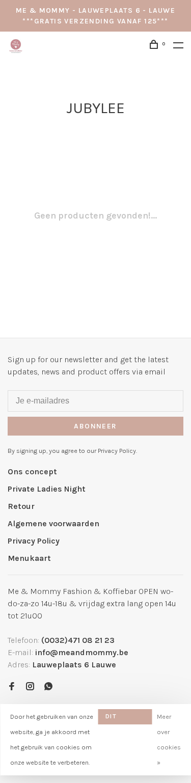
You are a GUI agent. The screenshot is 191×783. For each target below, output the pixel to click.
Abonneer (95, 426)
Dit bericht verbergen (124, 718)
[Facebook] (12, 687)
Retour (21, 506)
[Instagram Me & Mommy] (30, 687)
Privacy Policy (34, 541)
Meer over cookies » (169, 739)
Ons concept (32, 471)
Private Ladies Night (47, 489)
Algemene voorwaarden (53, 523)
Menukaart (29, 558)
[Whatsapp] (48, 687)
